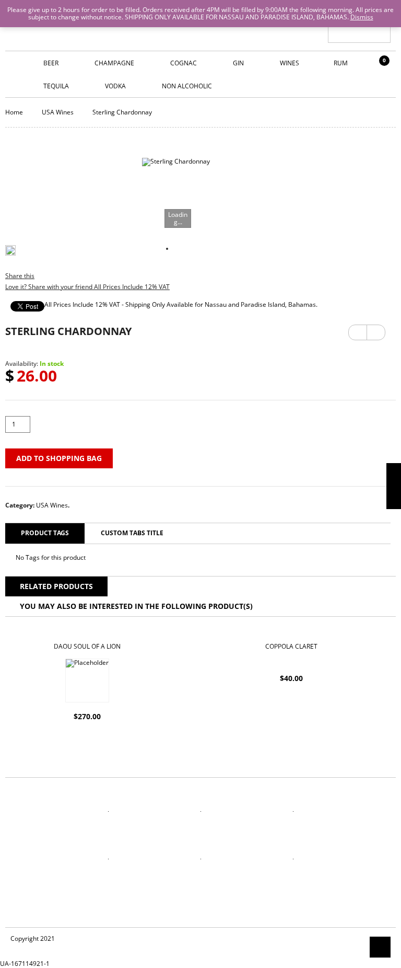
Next (376, 329)
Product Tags (45, 532)
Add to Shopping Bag (59, 458)
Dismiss (361, 17)
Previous (357, 332)
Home (14, 112)
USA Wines (58, 112)
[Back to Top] (380, 947)
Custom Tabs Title (132, 532)
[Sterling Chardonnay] (176, 192)
